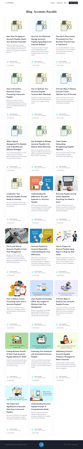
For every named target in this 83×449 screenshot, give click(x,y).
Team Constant (13, 61)
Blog (65, 2)
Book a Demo (73, 2)
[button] (53, 3)
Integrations (60, 2)
